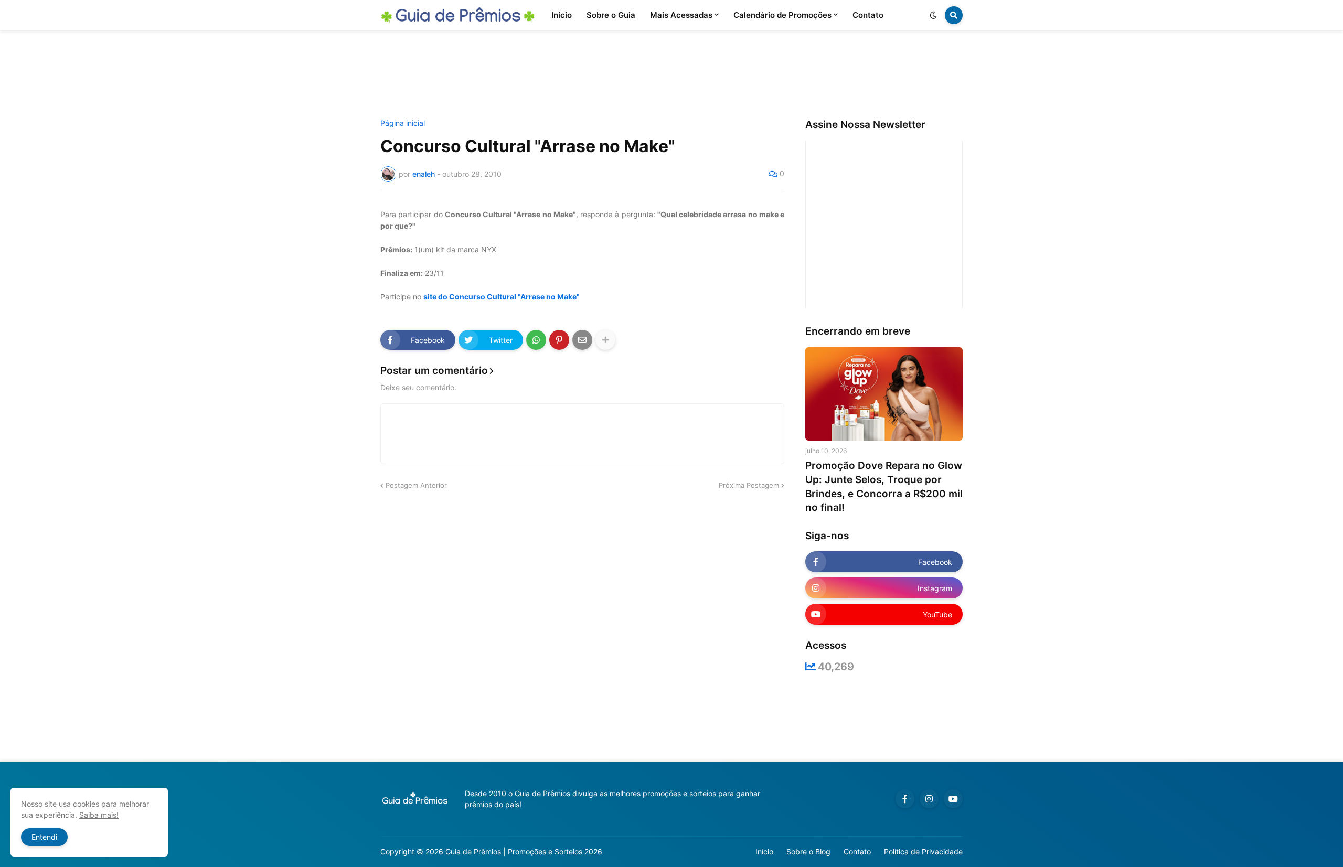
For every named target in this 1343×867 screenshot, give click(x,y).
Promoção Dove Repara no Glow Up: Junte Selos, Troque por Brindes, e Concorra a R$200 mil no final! (884, 486)
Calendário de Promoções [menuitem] (782, 15)
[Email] (582, 340)
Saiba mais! (99, 814)
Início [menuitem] (561, 15)
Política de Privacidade (923, 851)
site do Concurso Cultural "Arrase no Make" (501, 296)
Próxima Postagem (749, 485)
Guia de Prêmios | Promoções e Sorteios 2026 (523, 851)
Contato (857, 851)
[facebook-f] (905, 798)
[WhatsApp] (536, 340)
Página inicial (402, 123)
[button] (933, 15)
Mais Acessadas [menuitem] (681, 15)
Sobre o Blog (808, 851)
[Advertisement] (671, 75)
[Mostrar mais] (605, 340)
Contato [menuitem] (867, 15)
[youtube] (953, 798)
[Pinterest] (559, 340)
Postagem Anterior (416, 485)
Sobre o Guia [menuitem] (611, 15)
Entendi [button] (44, 836)
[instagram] (929, 798)
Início (764, 851)
